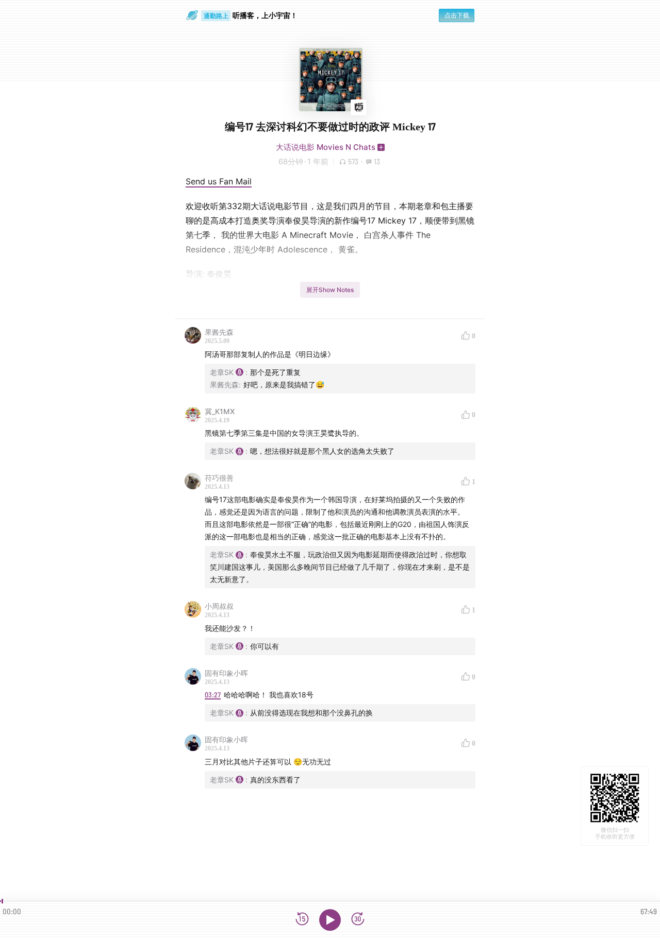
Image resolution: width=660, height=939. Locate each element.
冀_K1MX (220, 411)
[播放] (330, 920)
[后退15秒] (302, 919)
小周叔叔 (219, 606)
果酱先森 (219, 332)
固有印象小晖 (226, 673)
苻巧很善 (219, 477)
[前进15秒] (358, 919)
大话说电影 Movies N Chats (325, 147)
